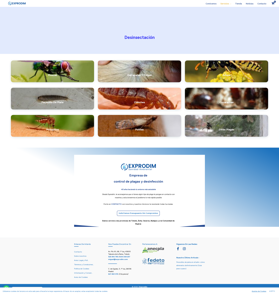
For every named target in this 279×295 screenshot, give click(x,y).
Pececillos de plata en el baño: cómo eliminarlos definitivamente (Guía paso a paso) (190, 265)
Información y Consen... (83, 273)
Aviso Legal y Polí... (81, 260)
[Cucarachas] (226, 98)
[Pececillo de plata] (52, 98)
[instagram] (185, 248)
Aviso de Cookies (81, 277)
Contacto (78, 252)
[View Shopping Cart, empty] (272, 3)
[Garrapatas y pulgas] (139, 71)
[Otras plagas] (226, 126)
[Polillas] (139, 126)
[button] (230, 3)
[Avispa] (226, 71)
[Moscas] (52, 71)
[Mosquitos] (52, 126)
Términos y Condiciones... (84, 265)
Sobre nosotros (80, 256)
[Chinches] (139, 98)
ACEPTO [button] (272, 291)
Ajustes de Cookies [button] (259, 291)
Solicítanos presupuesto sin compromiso (138, 213)
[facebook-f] (179, 248)
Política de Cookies (81, 269)
